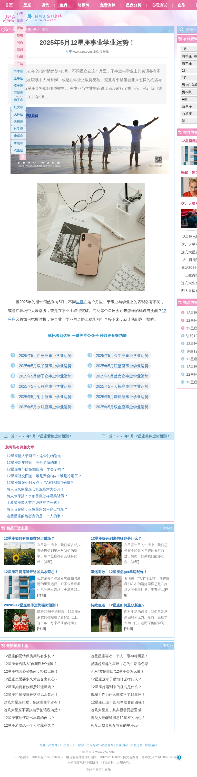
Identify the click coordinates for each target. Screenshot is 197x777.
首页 (9, 5)
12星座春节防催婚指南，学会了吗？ (36, 469)
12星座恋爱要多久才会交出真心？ (31, 679)
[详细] (48, 562)
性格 (20, 35)
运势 (45, 5)
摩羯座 (18, 136)
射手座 (18, 129)
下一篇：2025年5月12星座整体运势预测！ (136, 436)
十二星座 (78, 745)
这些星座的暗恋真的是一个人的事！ (35, 516)
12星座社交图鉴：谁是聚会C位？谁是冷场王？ (44, 476)
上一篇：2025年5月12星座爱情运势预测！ (38, 436)
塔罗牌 (84, 5)
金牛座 (18, 78)
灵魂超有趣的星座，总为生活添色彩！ (121, 664)
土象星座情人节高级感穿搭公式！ (34, 503)
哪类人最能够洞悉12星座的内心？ (118, 718)
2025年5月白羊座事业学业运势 (45, 355)
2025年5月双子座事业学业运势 (45, 366)
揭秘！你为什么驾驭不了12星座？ (118, 694)
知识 (20, 57)
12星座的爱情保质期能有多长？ (29, 656)
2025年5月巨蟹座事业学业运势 (122, 366)
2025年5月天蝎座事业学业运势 (122, 386)
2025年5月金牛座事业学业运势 (122, 355)
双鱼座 (18, 150)
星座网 (52, 745)
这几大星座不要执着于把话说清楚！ (32, 710)
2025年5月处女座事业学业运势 (122, 376)
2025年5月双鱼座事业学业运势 (122, 407)
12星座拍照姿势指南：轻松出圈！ (31, 671)
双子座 (18, 85)
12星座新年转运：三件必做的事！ (34, 462)
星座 (27, 5)
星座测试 (122, 745)
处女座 (18, 107)
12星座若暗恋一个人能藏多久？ (29, 725)
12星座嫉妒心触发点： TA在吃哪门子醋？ (40, 482)
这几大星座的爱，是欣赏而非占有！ (32, 702)
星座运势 (136, 745)
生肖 (63, 5)
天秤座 (18, 114)
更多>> (168, 528)
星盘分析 (133, 5)
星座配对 (92, 745)
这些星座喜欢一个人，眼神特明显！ (119, 656)
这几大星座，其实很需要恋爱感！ (118, 710)
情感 (20, 49)
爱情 (20, 28)
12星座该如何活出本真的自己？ (29, 718)
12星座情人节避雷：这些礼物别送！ (36, 456)
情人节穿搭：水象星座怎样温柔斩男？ (37, 496)
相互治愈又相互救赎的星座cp (114, 725)
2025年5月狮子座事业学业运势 (45, 376)
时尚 (20, 42)
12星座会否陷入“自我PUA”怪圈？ (30, 664)
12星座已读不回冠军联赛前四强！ (118, 702)
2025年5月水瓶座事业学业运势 (45, 407)
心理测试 (159, 5)
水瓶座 (18, 143)
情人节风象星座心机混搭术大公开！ (35, 489)
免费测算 (107, 5)
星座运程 (151, 745)
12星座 (65, 745)
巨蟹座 (18, 93)
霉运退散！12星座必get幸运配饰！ (119, 572)
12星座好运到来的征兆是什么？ (116, 538)
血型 (181, 5)
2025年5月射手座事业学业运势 (45, 396)
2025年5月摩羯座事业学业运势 (122, 396)
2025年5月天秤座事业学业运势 (45, 386)
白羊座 (18, 71)
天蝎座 (18, 121)
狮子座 (18, 100)
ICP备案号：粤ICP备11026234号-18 (40, 757)
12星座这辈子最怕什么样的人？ (116, 679)
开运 (20, 64)
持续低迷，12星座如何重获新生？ (118, 605)
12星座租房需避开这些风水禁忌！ (31, 572)
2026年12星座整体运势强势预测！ (31, 605)
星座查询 (107, 745)
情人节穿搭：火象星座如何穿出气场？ (37, 509)
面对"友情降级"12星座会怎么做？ (117, 671)
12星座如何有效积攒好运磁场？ (29, 538)
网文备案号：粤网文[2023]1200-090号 (149, 757)
